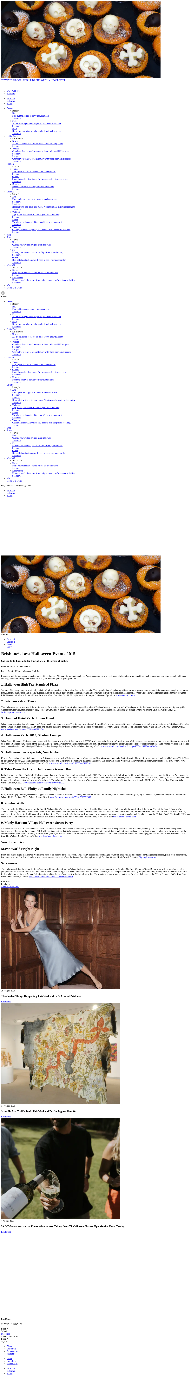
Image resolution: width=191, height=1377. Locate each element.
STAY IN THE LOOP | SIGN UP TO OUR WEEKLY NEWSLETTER (33, 80)
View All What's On (10, 886)
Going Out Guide (14, 288)
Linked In (11, 642)
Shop (9, 234)
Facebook (11, 98)
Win (8, 285)
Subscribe (11, 93)
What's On (11, 265)
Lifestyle (10, 191)
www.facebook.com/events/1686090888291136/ (22, 729)
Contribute (11, 1349)
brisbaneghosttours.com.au (13, 712)
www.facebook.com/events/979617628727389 (70, 797)
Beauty (10, 108)
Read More (6, 1001)
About (9, 1346)
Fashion (10, 164)
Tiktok (9, 103)
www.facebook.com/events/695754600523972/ (44, 782)
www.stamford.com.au (126, 695)
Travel (9, 237)
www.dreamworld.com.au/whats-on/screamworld (51, 876)
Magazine (11, 1354)
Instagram (11, 101)
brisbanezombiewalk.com (124, 816)
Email (9, 644)
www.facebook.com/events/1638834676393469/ (70, 763)
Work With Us (13, 91)
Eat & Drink (12, 136)
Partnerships (12, 1351)
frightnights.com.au (147, 857)
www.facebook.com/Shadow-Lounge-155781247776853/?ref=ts (129, 746)
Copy (9, 647)
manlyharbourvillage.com (50, 836)
